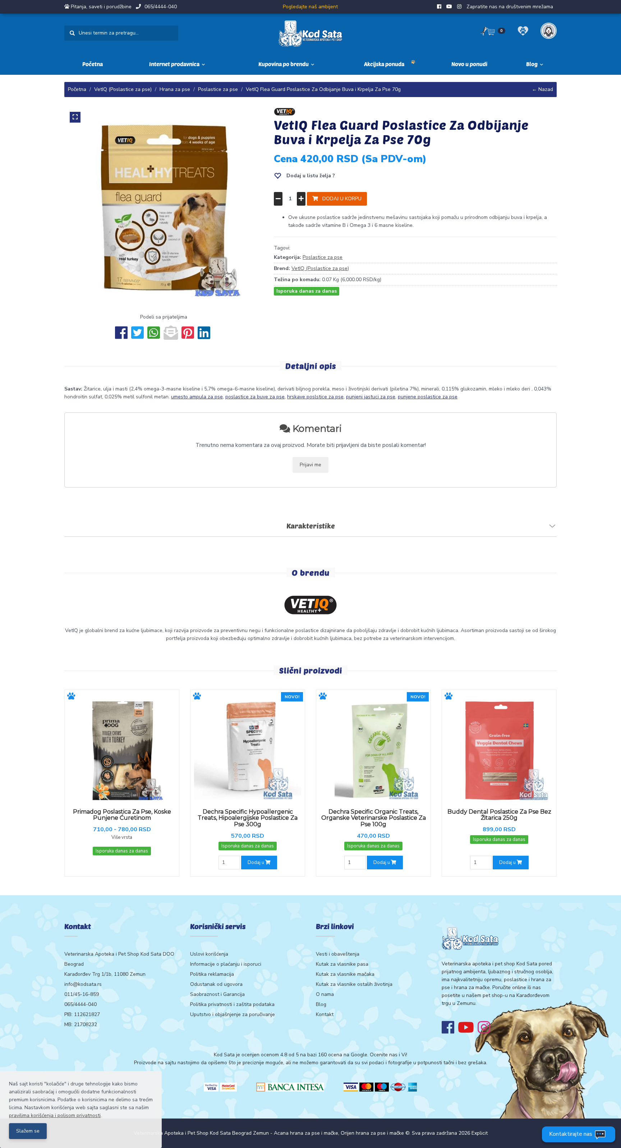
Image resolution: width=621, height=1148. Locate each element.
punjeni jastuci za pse (370, 396)
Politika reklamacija (212, 974)
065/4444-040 (160, 6)
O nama (325, 994)
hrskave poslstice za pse (315, 396)
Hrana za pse (175, 89)
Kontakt (325, 1014)
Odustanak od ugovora (216, 984)
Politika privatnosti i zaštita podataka (232, 1004)
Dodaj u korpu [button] (340, 198)
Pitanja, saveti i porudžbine (101, 6)
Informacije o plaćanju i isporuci (225, 964)
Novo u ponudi (469, 64)
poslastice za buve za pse (255, 396)
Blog (321, 1004)
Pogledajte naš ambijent (310, 6)
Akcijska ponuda (384, 64)
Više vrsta (121, 837)
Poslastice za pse (218, 89)
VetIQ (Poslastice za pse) (123, 89)
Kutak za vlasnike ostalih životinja (354, 984)
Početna (92, 64)
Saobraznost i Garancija (217, 994)
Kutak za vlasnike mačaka (345, 974)
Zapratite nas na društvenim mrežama (509, 6)
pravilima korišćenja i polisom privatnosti (55, 1115)
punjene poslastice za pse (427, 396)
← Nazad (542, 89)
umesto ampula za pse (197, 396)
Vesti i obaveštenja (337, 954)
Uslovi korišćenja (209, 954)
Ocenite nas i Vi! (388, 1054)
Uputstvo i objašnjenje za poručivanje (232, 1014)
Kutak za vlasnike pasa (342, 964)
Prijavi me (310, 464)
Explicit (480, 1133)
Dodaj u (256, 862)
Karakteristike (310, 525)
